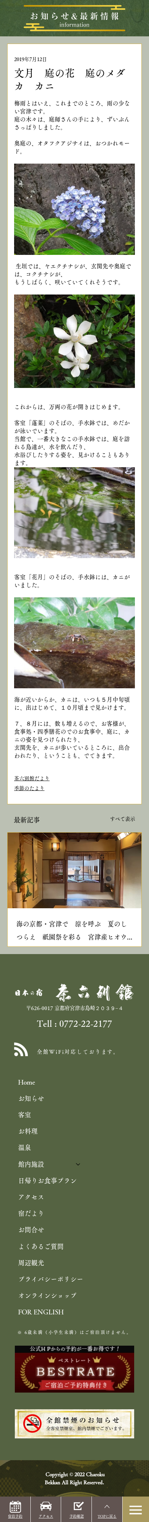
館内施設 (31, 1164)
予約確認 (76, 1516)
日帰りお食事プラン (47, 1180)
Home (26, 1082)
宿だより (31, 1213)
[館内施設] (78, 1164)
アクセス (31, 1197)
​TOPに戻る (107, 1516)
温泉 (24, 1147)
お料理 (28, 1131)
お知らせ (31, 1098)
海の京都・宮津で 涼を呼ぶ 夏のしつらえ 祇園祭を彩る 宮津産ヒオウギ (71, 932)
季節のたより (29, 788)
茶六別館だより (32, 778)
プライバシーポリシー (50, 1279)
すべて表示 (122, 818)
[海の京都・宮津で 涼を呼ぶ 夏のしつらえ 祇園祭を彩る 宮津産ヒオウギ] (74, 870)
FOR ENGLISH (41, 1312)
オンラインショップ (47, 1295)
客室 (24, 1115)
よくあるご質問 (41, 1246)
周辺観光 (31, 1262)
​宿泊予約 (15, 1516)
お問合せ (31, 1229)
